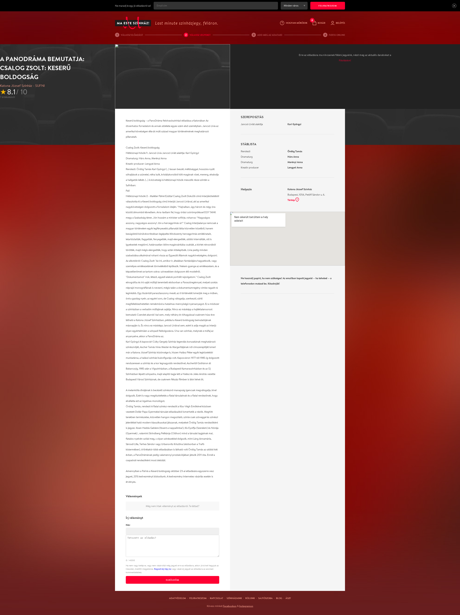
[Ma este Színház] (133, 23)
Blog (279, 598)
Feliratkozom (197, 598)
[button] (454, 6)
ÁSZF (288, 598)
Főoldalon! (345, 60)
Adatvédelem (177, 598)
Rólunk (250, 598)
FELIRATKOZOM (327, 5)
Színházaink (234, 598)
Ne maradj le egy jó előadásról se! (133, 5)
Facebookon (229, 606)
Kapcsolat (216, 598)
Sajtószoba (265, 598)
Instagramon (246, 606)
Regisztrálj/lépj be (162, 569)
